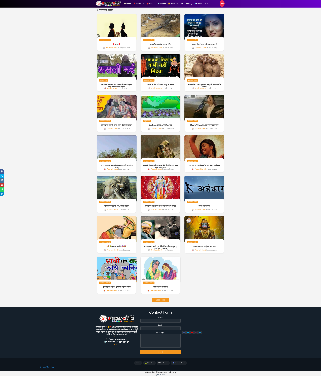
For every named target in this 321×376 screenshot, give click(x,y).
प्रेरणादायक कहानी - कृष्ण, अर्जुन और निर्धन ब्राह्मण (116, 125)
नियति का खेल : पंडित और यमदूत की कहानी (160, 85)
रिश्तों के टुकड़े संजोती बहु (160, 287)
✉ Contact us (163, 363)
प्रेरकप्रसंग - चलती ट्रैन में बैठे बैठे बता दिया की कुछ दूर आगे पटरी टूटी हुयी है (160, 247)
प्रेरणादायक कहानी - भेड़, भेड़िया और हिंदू (116, 206)
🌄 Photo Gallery (175, 4)
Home (138, 363)
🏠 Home (127, 4)
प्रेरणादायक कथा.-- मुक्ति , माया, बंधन (204, 246)
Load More (160, 300)
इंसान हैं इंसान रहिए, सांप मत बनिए (160, 44)
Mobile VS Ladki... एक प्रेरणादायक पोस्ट (204, 125)
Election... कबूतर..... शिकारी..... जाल (160, 125)
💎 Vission (161, 4)
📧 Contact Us (200, 4)
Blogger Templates (47, 367)
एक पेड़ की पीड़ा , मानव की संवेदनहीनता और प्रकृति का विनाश (116, 166)
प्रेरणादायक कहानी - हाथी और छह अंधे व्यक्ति (117, 287)
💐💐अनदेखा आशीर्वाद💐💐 (116, 246)
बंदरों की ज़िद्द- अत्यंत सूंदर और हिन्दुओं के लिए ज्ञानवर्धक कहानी (204, 86)
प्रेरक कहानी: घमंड (204, 206)
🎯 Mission (150, 4)
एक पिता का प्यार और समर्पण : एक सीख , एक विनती (204, 165)
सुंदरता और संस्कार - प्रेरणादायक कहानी (204, 44)
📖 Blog (189, 4)
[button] (222, 3)
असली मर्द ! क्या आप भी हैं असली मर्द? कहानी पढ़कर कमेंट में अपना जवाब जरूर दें (116, 86)
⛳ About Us (149, 363)
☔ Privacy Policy (178, 363)
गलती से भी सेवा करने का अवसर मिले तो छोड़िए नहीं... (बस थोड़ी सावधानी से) (160, 166)
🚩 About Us (139, 4)
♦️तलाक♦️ (117, 44)
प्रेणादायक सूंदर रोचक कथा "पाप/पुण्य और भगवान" (160, 206)
